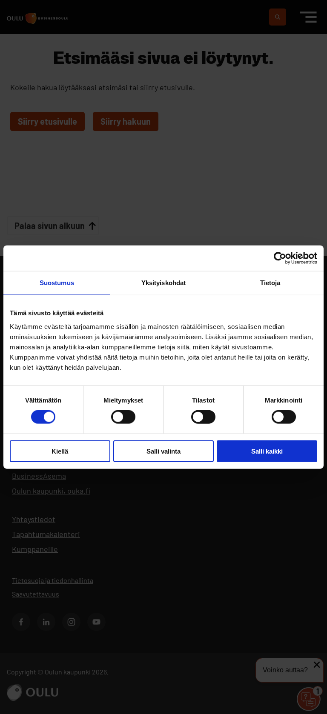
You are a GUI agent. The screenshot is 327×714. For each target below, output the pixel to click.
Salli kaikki (267, 450)
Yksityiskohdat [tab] (163, 282)
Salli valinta (163, 450)
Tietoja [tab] (270, 282)
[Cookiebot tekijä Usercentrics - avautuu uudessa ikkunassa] (280, 258)
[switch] (123, 417)
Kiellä (60, 450)
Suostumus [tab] (57, 282)
